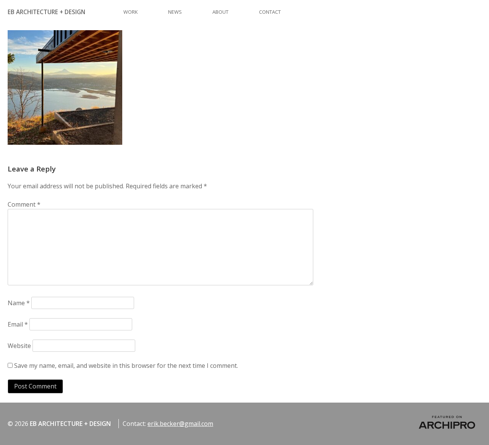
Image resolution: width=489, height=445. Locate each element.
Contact (270, 11)
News (175, 11)
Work (130, 11)
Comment (24, 204)
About (220, 11)
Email (18, 324)
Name (19, 303)
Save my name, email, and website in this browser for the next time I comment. (126, 365)
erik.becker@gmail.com (180, 423)
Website (19, 345)
